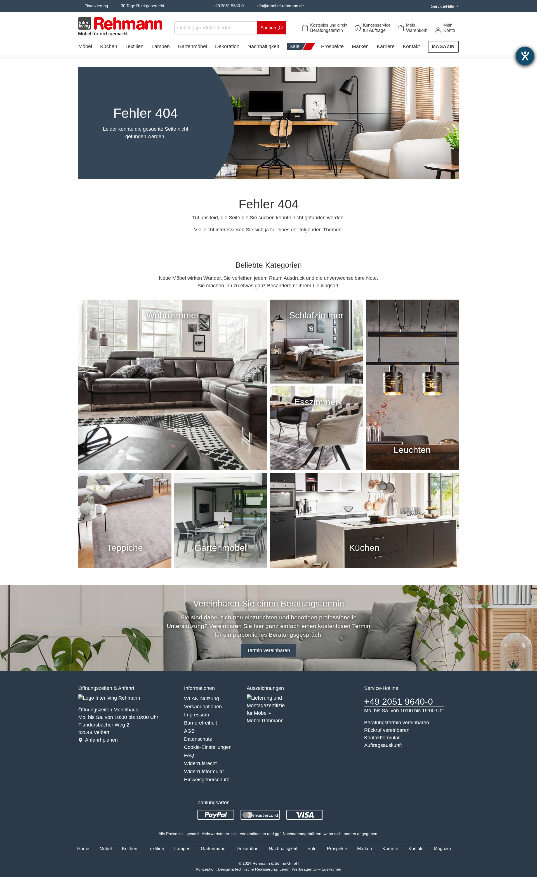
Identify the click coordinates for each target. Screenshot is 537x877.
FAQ (189, 755)
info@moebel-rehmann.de (280, 5)
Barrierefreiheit (200, 723)
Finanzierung (96, 5)
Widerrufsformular (204, 771)
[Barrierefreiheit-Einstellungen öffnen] (525, 56)
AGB (189, 731)
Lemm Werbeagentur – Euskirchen (310, 869)
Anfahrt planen (101, 740)
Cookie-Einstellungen (208, 747)
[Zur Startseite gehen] (120, 26)
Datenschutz (198, 739)
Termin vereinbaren (268, 650)
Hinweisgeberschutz (206, 779)
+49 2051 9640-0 (228, 5)
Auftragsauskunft (383, 745)
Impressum (196, 715)
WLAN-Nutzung (201, 698)
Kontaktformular (382, 737)
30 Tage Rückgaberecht (142, 5)
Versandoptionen (203, 706)
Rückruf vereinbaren (386, 730)
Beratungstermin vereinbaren (396, 722)
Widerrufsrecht (200, 763)
